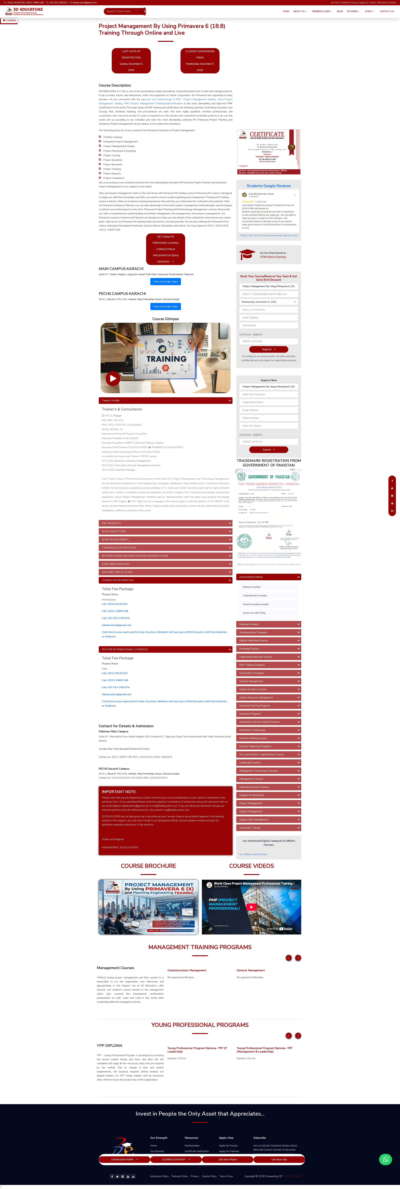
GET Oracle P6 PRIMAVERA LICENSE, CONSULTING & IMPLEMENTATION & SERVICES (165, 249)
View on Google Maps (165, 281)
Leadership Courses (250, 762)
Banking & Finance (249, 624)
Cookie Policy (209, 1176)
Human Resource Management (256, 697)
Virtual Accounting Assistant (256, 604)
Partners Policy (180, 1176)
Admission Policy (159, 1176)
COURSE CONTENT (174, 1159)
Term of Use (226, 1176)
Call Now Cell (279, 1159)
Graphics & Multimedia (251, 795)
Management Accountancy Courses (258, 770)
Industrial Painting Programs (254, 705)
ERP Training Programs (252, 665)
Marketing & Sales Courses (254, 787)
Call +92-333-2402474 (116, 618)
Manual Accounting (251, 587)
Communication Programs (253, 632)
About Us (299, 11)
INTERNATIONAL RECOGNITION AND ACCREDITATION (135, 556)
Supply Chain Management (254, 819)
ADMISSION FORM (122, 1159)
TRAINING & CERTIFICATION (119, 547)
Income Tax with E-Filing (254, 613)
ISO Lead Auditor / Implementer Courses (261, 754)
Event (368, 11)
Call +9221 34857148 (115, 611)
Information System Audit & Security (259, 722)
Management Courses (251, 779)
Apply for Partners (229, 1151)
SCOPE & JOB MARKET (115, 539)
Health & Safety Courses (253, 689)
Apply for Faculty (228, 1145)
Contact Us (387, 11)
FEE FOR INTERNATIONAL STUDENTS (125, 649)
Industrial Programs (250, 713)
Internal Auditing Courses (253, 738)
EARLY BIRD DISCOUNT (116, 564)
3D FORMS (352, 11)
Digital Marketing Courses (253, 640)
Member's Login (321, 11)
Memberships (192, 1145)
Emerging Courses (249, 648)
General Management (251, 681)
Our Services (157, 1151)
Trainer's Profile (111, 400)
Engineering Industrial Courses (255, 657)
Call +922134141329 (115, 604)
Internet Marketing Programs (255, 746)
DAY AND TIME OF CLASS (117, 572)
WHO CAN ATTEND (114, 531)
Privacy (195, 1176)
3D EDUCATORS (292, 1176)
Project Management (250, 803)
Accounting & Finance (251, 577)
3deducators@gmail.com (116, 625)
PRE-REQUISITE (111, 523)
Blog (340, 11)
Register (267, 349)
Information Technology (252, 730)
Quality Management (250, 811)
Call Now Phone (228, 1159)
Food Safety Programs (251, 673)
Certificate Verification (197, 1151)
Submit (267, 449)
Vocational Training (249, 827)
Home (286, 11)
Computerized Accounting (255, 595)
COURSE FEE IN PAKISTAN (118, 580)
